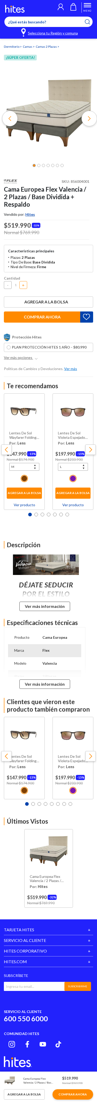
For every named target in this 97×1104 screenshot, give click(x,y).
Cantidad (12, 278)
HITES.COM (15, 961)
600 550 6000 (26, 1018)
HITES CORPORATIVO (25, 950)
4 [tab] (48, 514)
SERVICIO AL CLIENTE (25, 940)
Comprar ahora (42, 316)
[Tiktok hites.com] (58, 1044)
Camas (28, 46)
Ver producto (24, 505)
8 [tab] (70, 804)
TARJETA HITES (19, 929)
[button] (61, 7)
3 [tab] (42, 514)
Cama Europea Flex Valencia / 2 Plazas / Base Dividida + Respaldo (45, 878)
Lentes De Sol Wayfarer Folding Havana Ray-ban (22, 435)
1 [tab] (30, 514)
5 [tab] (55, 514)
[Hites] (15, 9)
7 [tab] (67, 514)
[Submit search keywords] (90, 22)
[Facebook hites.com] (27, 1044)
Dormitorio (12, 46)
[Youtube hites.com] (43, 1044)
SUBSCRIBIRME (77, 986)
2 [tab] (36, 514)
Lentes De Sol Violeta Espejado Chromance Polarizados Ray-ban (71, 435)
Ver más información (45, 606)
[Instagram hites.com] (12, 1044)
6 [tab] (61, 514)
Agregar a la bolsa (46, 301)
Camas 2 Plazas (46, 46)
